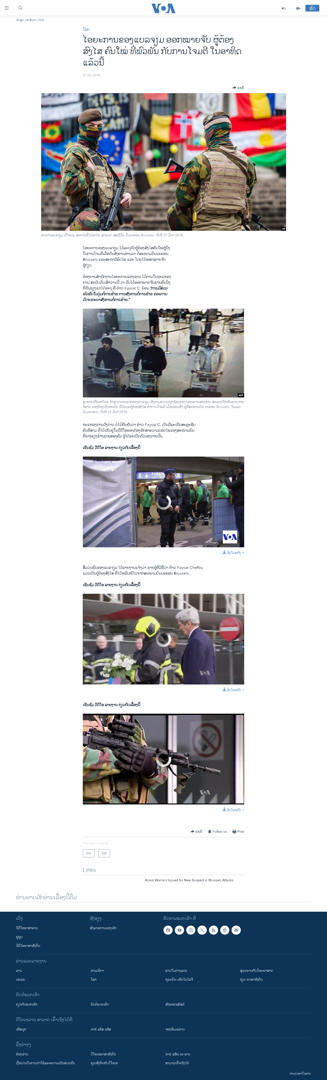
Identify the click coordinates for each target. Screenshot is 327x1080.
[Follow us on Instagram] (190, 930)
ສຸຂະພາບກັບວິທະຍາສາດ (256, 970)
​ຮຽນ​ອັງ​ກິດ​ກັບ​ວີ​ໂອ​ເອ (104, 1063)
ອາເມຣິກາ (97, 970)
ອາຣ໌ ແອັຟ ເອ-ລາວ (178, 1054)
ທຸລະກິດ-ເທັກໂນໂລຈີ (179, 979)
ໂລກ (86, 29)
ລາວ (19, 970)
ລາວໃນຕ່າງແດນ (176, 970)
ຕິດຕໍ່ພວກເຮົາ (100, 1004)
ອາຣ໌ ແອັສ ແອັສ (101, 1029)
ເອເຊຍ (20, 979)
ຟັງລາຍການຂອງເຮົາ (103, 928)
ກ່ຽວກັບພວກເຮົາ (26, 1004)
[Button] (238, 87)
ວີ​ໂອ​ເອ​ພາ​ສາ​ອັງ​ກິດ (103, 1054)
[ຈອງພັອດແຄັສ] (236, 930)
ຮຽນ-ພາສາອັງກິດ (251, 979)
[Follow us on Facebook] (168, 930)
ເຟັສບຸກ (21, 1029)
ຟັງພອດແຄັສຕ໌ (175, 1004)
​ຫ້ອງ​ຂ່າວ (22, 1054)
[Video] (298, 8)
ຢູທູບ (19, 936)
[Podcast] (224, 930)
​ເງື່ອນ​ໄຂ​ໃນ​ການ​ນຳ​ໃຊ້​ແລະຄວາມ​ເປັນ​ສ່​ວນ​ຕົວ (45, 1063)
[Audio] (283, 8)
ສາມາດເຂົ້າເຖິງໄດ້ (177, 1063)
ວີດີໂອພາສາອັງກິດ (28, 945)
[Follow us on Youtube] (179, 930)
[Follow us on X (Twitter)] (202, 930)
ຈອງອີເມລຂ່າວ (175, 1029)
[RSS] (213, 930)
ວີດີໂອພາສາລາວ (27, 928)
